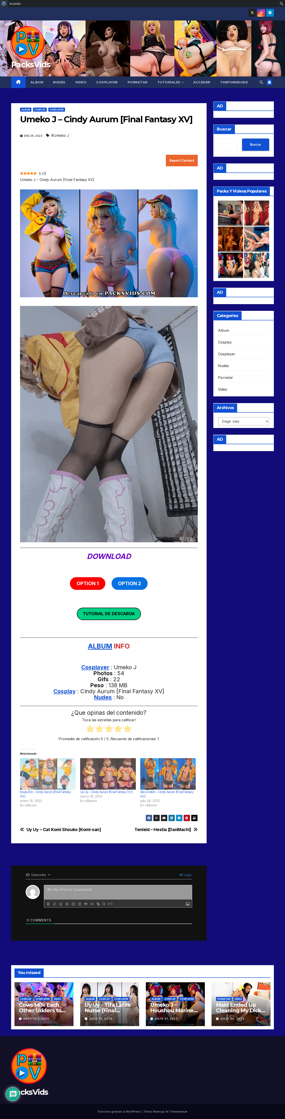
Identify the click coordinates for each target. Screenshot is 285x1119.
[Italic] (54, 904)
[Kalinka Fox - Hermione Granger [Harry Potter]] (230, 239)
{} (104, 903)
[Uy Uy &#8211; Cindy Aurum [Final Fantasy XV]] (108, 774)
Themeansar (178, 1111)
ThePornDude (234, 82)
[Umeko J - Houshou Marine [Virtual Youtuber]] (230, 265)
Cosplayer (107, 82)
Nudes (59, 82)
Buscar (224, 129)
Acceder (201, 82)
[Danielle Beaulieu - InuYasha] (256, 213)
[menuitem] (4, 3)
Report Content (181, 160)
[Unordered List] (79, 904)
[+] (110, 903)
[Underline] (61, 904)
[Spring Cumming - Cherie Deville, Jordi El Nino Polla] (230, 213)
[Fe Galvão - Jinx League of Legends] (256, 265)
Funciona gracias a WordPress (120, 1111)
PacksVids (31, 64)
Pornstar (138, 82)
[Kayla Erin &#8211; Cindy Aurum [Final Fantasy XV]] (48, 774)
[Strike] (67, 904)
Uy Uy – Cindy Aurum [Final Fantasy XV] (106, 792)
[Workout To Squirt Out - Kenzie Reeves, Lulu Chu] (256, 239)
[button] (261, 82)
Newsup (158, 1111)
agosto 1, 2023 (36, 1018)
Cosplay (39, 109)
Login (187, 875)
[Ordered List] (73, 904)
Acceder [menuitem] (15, 3)
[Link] (98, 904)
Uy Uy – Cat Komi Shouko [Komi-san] (63, 829)
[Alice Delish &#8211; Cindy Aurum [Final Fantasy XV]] (168, 774)
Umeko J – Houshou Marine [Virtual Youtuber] (173, 1010)
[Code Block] (92, 904)
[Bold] (48, 904)
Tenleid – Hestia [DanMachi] (162, 829)
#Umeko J (60, 135)
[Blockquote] (86, 904)
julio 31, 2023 (100, 1018)
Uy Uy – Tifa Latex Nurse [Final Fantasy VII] (107, 1010)
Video (81, 82)
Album (37, 82)
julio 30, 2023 (232, 1018)
